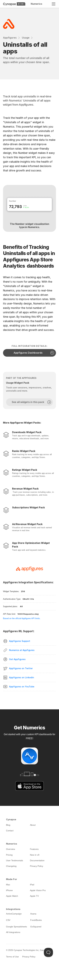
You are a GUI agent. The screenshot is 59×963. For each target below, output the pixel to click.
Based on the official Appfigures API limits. (22, 618)
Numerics (36, 3)
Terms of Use (12, 956)
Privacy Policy (28, 956)
